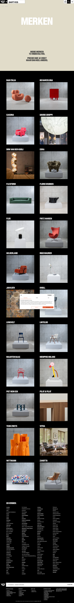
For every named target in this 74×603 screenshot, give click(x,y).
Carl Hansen (9, 539)
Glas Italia (24, 534)
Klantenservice (11, 584)
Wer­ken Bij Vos (9, 593)
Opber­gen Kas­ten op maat (49, 596)
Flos (23, 517)
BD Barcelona (9, 528)
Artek (7, 518)
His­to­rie (8, 594)
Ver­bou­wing (46, 593)
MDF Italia (39, 525)
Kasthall (23, 562)
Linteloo (39, 507)
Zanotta (54, 572)
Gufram (23, 539)
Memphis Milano (40, 526)
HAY (23, 541)
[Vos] (3, 585)
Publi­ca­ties (9, 595)
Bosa (7, 536)
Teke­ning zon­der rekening (49, 590)
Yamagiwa (55, 570)
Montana (39, 531)
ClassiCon (8, 552)
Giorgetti (24, 531)
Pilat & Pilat (39, 562)
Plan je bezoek (9, 591)
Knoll (23, 564)
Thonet (54, 542)
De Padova (8, 562)
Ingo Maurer (24, 547)
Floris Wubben (25, 515)
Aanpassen (36, 307)
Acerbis (8, 507)
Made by (34, 591)
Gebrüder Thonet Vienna (27, 528)
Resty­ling (46, 592)
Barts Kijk (34, 590)
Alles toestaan (48, 307)
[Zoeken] (69, 1)
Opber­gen (21, 593)
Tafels (20, 591)
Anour (7, 513)
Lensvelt (23, 573)
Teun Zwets (55, 539)
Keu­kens (45, 599)
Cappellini (8, 538)
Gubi (23, 538)
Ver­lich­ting (21, 592)
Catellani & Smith (10, 547)
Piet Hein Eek (40, 560)
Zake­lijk (45, 598)
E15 (7, 570)
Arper (7, 517)
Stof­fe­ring (46, 595)
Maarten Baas (40, 513)
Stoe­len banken (22, 590)
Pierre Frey (39, 557)
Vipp (54, 554)
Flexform (24, 513)
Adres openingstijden (11, 592)
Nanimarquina (40, 538)
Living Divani (40, 508)
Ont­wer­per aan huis (48, 591)
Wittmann (55, 565)
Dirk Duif (8, 565)
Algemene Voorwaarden (19, 584)
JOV (23, 557)
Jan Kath (24, 551)
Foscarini (24, 518)
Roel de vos (55, 508)
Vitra (54, 555)
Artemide (8, 520)
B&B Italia (8, 525)
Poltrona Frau (40, 564)
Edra (7, 572)
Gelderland (24, 530)
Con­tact (8, 590)
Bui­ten (20, 595)
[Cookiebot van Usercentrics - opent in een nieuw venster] (48, 295)
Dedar (7, 564)
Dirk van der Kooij (10, 567)
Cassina (8, 546)
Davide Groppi (9, 560)
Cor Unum (8, 554)
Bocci (7, 534)
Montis (38, 533)
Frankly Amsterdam (26, 520)
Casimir (8, 544)
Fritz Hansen (24, 523)
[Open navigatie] (72, 1)
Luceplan (39, 510)
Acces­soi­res (21, 594)
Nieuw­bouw (46, 594)
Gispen (23, 533)
